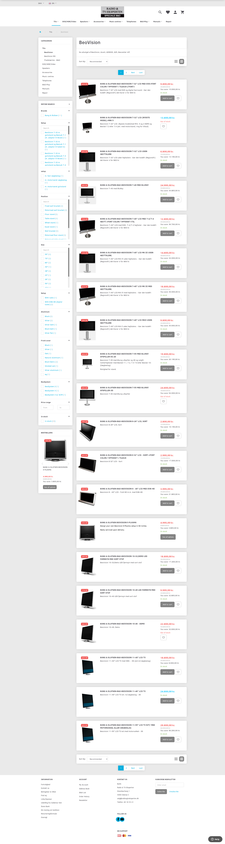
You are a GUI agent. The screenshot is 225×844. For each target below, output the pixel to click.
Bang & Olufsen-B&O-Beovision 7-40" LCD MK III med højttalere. (126, 287)
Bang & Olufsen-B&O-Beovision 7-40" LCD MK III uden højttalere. (126, 254)
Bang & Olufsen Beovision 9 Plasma (55, 468)
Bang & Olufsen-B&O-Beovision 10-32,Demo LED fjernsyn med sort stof (123, 557)
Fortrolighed (45, 784)
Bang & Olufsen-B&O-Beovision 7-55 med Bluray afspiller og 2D (124, 355)
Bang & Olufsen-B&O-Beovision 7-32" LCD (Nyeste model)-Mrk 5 (125, 119)
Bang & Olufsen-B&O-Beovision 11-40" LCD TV (123, 657)
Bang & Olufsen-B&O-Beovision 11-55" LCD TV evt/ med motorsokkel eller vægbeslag (127, 726)
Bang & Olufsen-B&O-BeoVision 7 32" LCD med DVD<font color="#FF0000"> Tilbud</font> (128, 85)
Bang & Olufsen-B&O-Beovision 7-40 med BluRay (124, 185)
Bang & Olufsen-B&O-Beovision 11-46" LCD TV (123, 691)
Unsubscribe (174, 791)
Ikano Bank (45, 806)
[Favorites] (168, 11)
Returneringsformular (49, 813)
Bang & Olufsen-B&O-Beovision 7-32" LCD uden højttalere (123, 152)
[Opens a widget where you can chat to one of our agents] (215, 839)
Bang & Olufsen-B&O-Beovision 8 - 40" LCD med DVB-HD (127, 488)
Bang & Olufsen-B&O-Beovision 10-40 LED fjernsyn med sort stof (127, 591)
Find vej (44, 795)
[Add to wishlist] (178, 98)
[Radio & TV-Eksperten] (112, 11)
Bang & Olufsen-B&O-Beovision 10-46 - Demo (122, 623)
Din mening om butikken (50, 810)
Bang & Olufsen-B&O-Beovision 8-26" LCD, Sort (123, 421)
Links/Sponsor (46, 799)
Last (141, 72)
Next (133, 72)
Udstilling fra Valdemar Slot (51, 803)
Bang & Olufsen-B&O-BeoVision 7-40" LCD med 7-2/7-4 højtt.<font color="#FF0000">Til (127, 220)
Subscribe (161, 791)
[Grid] (176, 61)
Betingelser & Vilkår (48, 792)
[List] (181, 61)
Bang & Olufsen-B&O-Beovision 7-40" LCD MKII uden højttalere (126, 321)
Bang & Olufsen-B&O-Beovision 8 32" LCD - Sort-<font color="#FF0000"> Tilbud (127, 456)
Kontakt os (45, 788)
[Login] (175, 11)
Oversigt (44, 817)
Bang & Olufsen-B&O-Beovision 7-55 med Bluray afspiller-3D (124, 389)
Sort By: (82, 61)
